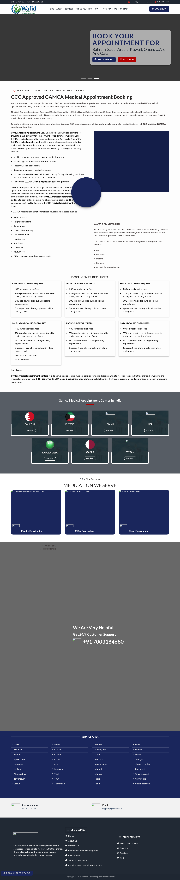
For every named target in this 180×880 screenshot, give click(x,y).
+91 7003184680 (29, 808)
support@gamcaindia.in (112, 808)
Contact (124, 9)
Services (69, 9)
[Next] (173, 47)
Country (107, 9)
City (96, 9)
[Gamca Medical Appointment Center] (28, 9)
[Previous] (7, 47)
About (59, 9)
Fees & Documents (84, 9)
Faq (115, 9)
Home (51, 9)
